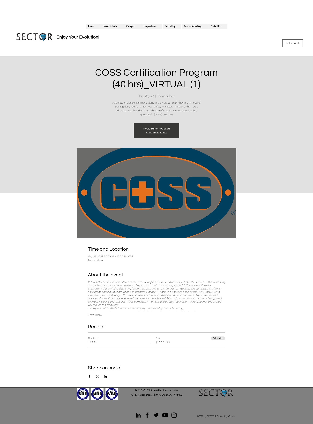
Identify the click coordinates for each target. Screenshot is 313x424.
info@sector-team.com (166, 390)
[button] (194, 26)
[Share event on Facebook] (89, 376)
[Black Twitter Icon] (156, 415)
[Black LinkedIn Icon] (138, 415)
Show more (95, 314)
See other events (156, 132)
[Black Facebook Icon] (147, 415)
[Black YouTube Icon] (165, 415)
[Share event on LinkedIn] (105, 376)
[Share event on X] (97, 376)
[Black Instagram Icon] (174, 415)
